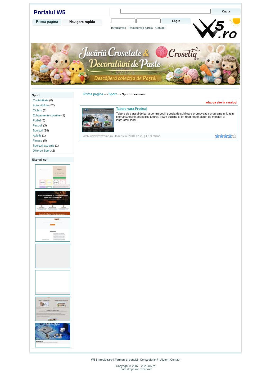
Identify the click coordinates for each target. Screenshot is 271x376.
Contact (160, 27)
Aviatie (37, 135)
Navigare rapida (82, 22)
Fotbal (37, 120)
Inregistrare (118, 27)
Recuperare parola (141, 27)
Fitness (37, 140)
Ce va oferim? (149, 359)
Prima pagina (47, 22)
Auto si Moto (41, 105)
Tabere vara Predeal (131, 109)
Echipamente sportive (47, 115)
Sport (113, 94)
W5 (93, 359)
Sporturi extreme (43, 145)
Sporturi (38, 130)
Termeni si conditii (126, 359)
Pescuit (37, 125)
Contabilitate (40, 100)
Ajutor (164, 359)
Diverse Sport (42, 150)
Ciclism (37, 110)
